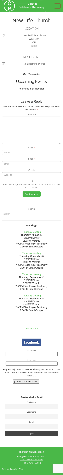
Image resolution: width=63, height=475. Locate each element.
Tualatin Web (16, 469)
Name (31, 147)
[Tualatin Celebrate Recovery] (24, 6)
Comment (31, 114)
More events (31, 328)
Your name (31, 350)
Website (31, 170)
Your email (31, 360)
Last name (31, 412)
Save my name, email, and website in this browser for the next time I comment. (31, 186)
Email (31, 158)
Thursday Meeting (31, 232)
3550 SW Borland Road (31, 459)
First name (31, 402)
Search (31, 208)
